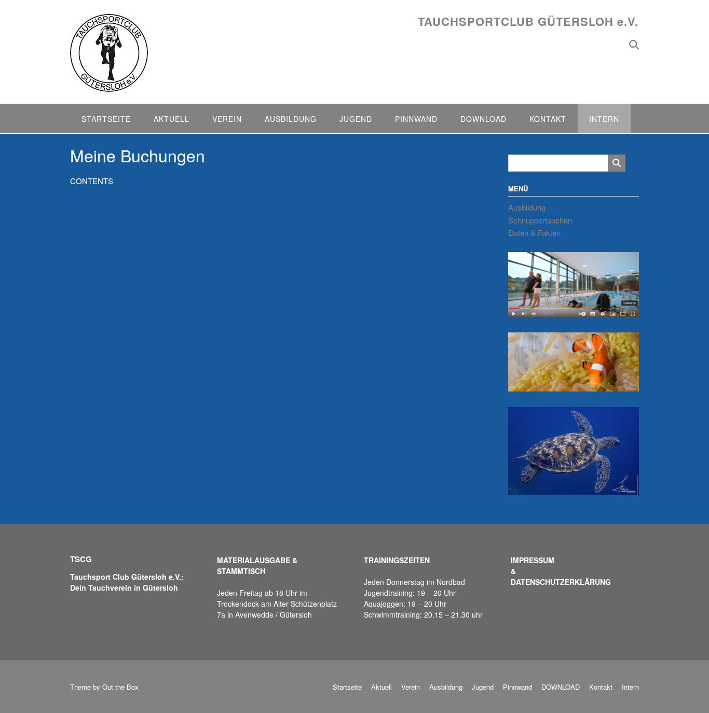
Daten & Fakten (534, 232)
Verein (227, 119)
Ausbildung (291, 119)
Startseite (106, 119)
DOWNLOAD (483, 119)
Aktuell (171, 119)
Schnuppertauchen (540, 220)
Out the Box (120, 687)
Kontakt (547, 119)
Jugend (355, 119)
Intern (604, 119)
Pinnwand (416, 119)
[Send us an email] (617, 44)
